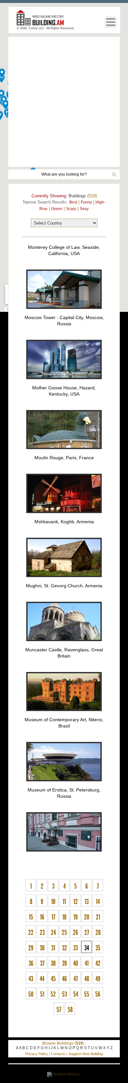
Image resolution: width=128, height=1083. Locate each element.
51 (42, 994)
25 (64, 932)
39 (64, 963)
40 (75, 963)
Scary (71, 208)
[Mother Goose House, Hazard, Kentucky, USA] (64, 452)
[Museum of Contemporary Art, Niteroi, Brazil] (64, 785)
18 (64, 917)
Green (56, 208)
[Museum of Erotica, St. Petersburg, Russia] (64, 855)
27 (86, 932)
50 (30, 994)
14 (98, 902)
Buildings (77, 195)
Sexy (84, 208)
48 (86, 979)
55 (86, 994)
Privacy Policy (36, 1054)
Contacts (58, 1054)
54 (75, 994)
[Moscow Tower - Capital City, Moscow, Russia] (64, 382)
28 (98, 932)
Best (73, 202)
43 (31, 979)
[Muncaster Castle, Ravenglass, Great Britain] (64, 714)
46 (64, 979)
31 (53, 948)
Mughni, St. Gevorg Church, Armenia (64, 585)
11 (64, 902)
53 (64, 994)
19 (76, 917)
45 (53, 979)
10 (53, 902)
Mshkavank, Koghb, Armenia (64, 521)
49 (98, 979)
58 (70, 1010)
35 (98, 948)
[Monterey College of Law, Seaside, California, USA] (64, 312)
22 (30, 932)
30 (42, 948)
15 (31, 917)
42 (98, 963)
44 (42, 979)
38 (53, 963)
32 (64, 948)
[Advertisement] (64, 102)
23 (42, 932)
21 (98, 917)
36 (31, 963)
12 (76, 902)
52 (53, 994)
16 (42, 917)
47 (76, 979)
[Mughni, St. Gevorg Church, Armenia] (64, 644)
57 (58, 1010)
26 (75, 932)
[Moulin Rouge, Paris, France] (64, 516)
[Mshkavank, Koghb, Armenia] (64, 580)
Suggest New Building (85, 1054)
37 (42, 963)
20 (86, 917)
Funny (86, 202)
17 (53, 917)
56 (97, 994)
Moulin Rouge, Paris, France (64, 457)
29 (30, 948)
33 (75, 948)
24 (53, 932)
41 (87, 963)
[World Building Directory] (42, 20)
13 (87, 902)
